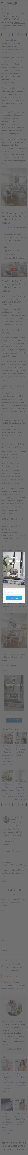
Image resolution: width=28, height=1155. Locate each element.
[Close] (22, 553)
